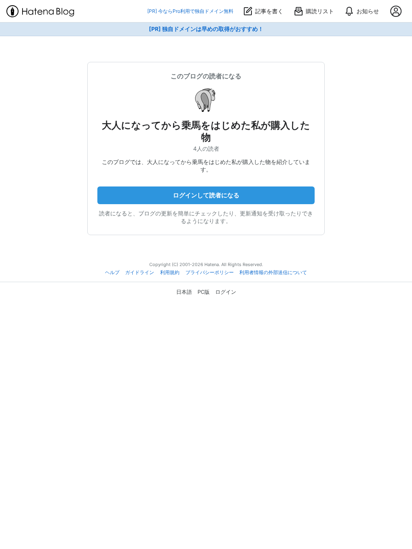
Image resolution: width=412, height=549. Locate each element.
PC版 (204, 292)
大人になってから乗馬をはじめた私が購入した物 (206, 131)
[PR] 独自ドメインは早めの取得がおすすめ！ (206, 29)
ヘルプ (112, 272)
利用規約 (169, 272)
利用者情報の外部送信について (273, 272)
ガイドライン (139, 272)
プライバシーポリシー (209, 272)
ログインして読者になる (206, 195)
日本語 (184, 292)
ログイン (225, 292)
